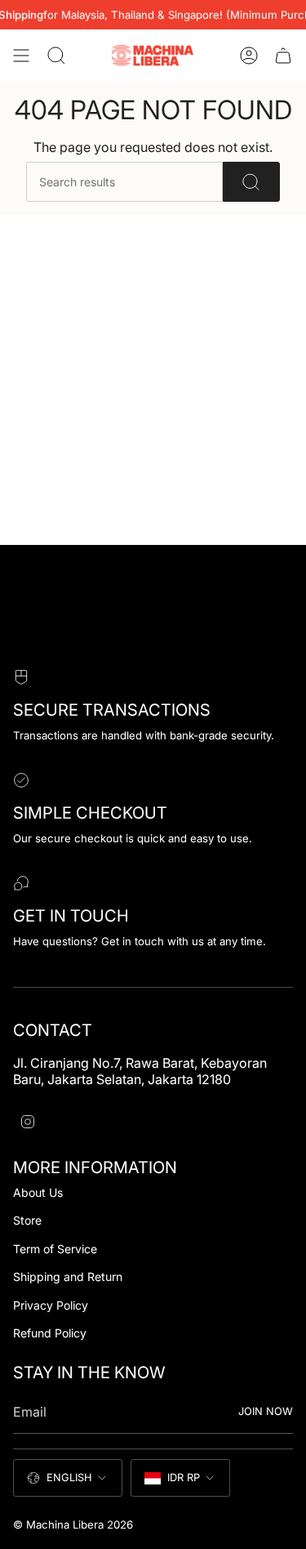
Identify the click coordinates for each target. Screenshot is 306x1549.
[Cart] (283, 55)
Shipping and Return (67, 1276)
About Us (38, 1192)
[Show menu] (21, 55)
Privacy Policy (50, 1305)
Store (27, 1220)
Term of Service (55, 1249)
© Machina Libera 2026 (73, 1524)
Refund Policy (49, 1333)
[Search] (251, 182)
